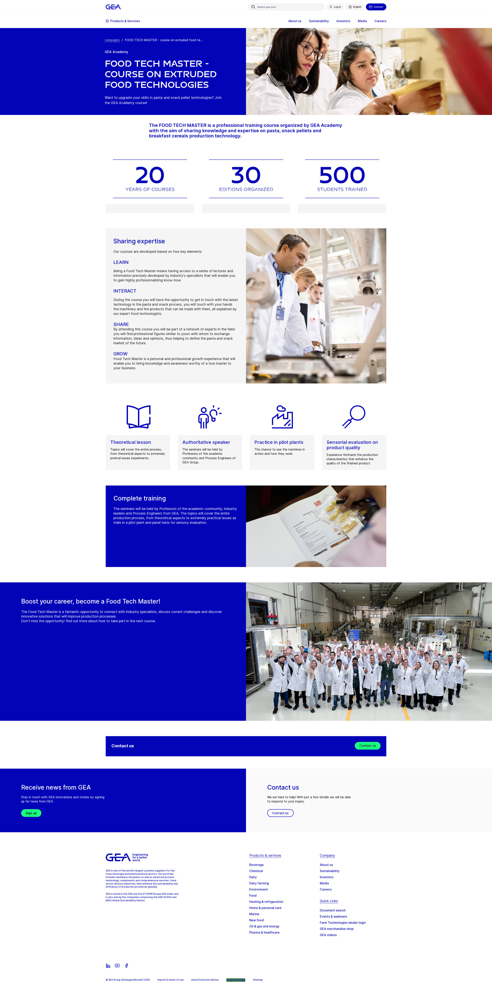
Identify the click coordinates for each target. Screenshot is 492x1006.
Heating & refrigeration (266, 902)
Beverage (256, 865)
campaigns (112, 40)
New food (256, 920)
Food (253, 895)
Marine (254, 914)
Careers (326, 889)
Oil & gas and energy (264, 926)
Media (324, 883)
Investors (326, 877)
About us (326, 865)
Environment (258, 889)
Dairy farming (259, 883)
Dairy (253, 877)
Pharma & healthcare (264, 932)
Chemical (256, 871)
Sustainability (330, 871)
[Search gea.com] (253, 7)
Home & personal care (265, 908)
